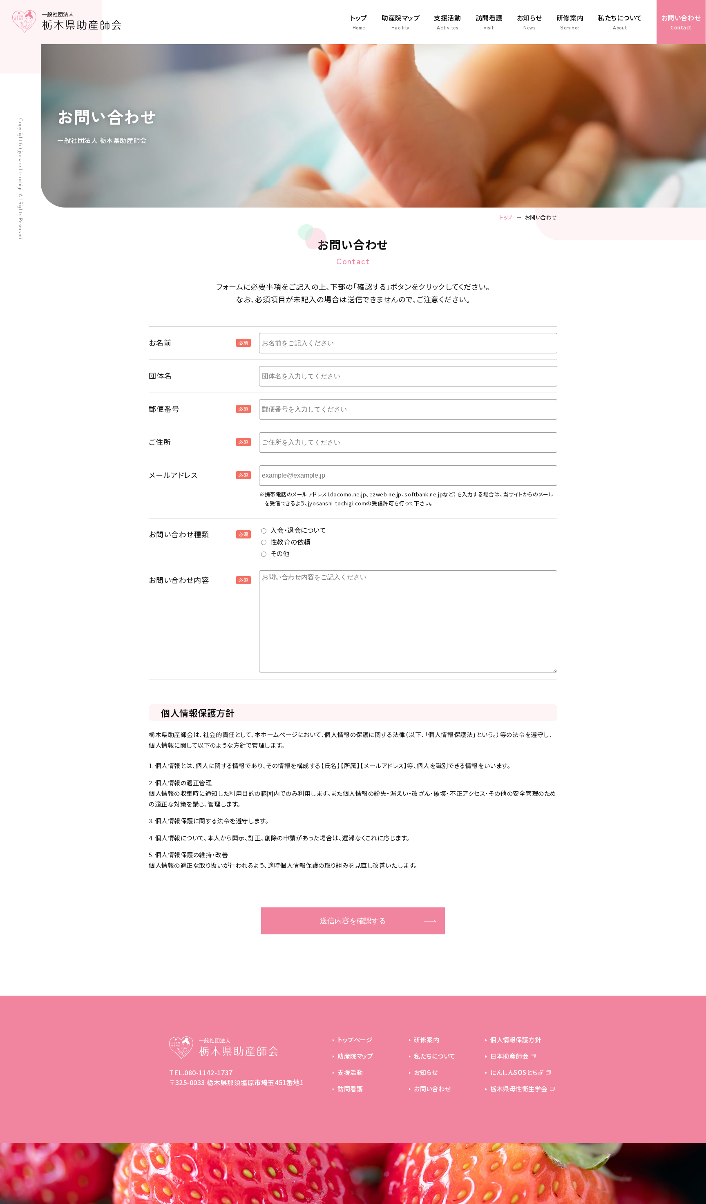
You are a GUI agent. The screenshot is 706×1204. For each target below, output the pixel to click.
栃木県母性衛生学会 (518, 1088)
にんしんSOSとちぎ (516, 1072)
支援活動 (447, 22)
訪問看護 (489, 22)
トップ (358, 22)
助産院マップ (401, 22)
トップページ (354, 1039)
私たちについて (620, 22)
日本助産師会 (509, 1056)
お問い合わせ (681, 22)
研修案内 (569, 22)
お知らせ (529, 22)
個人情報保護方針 (515, 1039)
